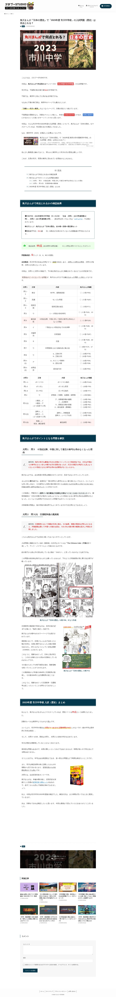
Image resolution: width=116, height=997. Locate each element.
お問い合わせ (71, 991)
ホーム (42, 991)
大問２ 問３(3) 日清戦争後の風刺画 (45, 183)
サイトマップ (49, 991)
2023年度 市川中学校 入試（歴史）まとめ (44, 187)
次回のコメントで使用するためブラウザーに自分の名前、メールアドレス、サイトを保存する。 (52, 964)
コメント (26, 944)
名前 (24, 958)
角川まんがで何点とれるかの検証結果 (43, 174)
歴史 (23, 26)
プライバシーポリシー (61, 991)
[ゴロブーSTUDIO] (19, 5)
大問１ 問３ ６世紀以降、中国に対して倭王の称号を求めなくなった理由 (57, 180)
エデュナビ (78, 219)
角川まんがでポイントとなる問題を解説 (44, 178)
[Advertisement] (58, 827)
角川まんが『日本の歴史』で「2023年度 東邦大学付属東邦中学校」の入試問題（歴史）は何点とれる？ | (65, 139)
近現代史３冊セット (40, 782)
